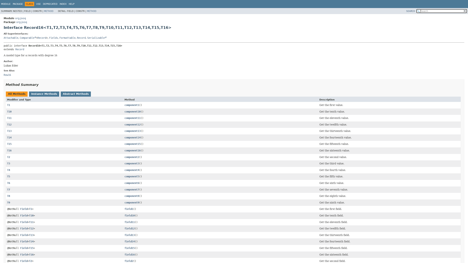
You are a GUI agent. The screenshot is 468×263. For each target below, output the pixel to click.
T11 (9, 118)
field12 (129, 228)
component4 (131, 170)
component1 (131, 105)
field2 (128, 261)
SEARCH (410, 11)
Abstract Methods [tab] (76, 93)
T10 (9, 111)
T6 (8, 183)
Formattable (67, 37)
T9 (8, 202)
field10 (129, 215)
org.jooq (20, 18)
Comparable (27, 37)
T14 (9, 137)
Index (63, 4)
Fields (53, 37)
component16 (132, 150)
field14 (129, 241)
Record (41, 37)
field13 (129, 235)
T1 (8, 105)
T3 (8, 163)
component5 (131, 176)
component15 (132, 143)
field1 (128, 208)
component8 (131, 196)
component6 (131, 183)
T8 (8, 196)
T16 (9, 150)
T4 (8, 170)
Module (6, 4)
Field (24, 208)
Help (71, 4)
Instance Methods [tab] (44, 93)
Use (38, 4)
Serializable (96, 37)
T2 (8, 157)
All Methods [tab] (16, 93)
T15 (9, 143)
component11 (132, 118)
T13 (9, 130)
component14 (132, 137)
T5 (8, 176)
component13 (132, 130)
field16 (129, 254)
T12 (9, 124)
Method (48, 11)
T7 (8, 189)
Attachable (11, 37)
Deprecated (50, 4)
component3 (131, 163)
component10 (132, 111)
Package (18, 4)
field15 (129, 248)
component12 (132, 124)
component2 (131, 157)
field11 (129, 222)
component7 (131, 189)
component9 (131, 202)
